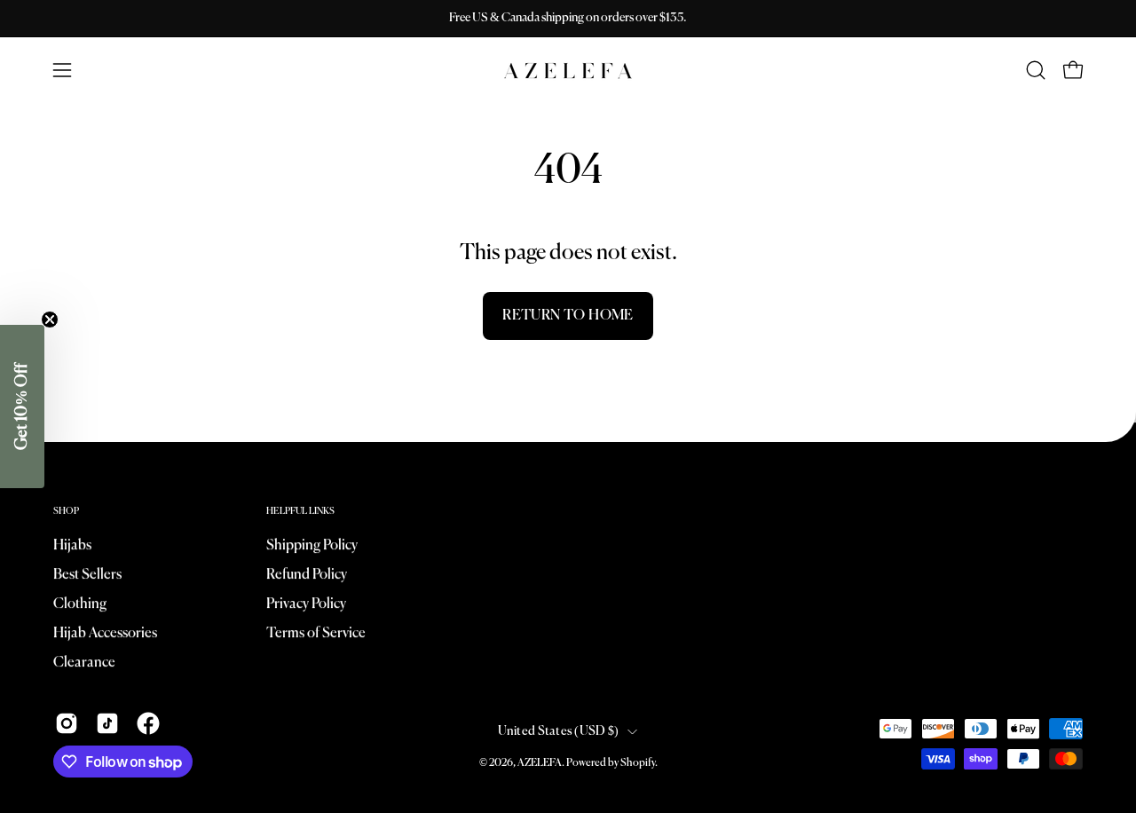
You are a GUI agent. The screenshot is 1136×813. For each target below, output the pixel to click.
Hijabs (72, 546)
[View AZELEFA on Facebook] (148, 723)
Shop (66, 511)
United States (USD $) (558, 731)
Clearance (84, 663)
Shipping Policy (312, 546)
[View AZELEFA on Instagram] (66, 723)
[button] (1035, 70)
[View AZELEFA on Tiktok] (107, 723)
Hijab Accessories (105, 634)
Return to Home (568, 316)
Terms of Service (316, 634)
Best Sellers (87, 575)
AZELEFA (539, 763)
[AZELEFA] (568, 71)
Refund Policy (306, 575)
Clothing (79, 604)
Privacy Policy (306, 604)
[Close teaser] (50, 319)
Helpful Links (300, 511)
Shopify (637, 763)
